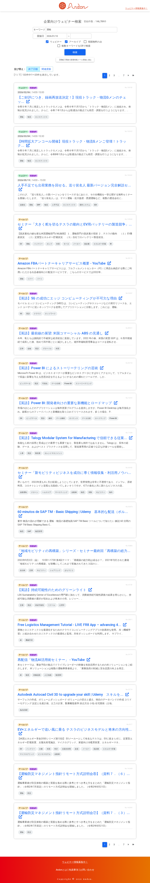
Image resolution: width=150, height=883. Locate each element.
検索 (75, 52)
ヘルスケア (46, 492)
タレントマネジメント (53, 453)
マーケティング (61, 492)
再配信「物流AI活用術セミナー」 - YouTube (52, 660)
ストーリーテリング (84, 384)
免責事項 (73, 869)
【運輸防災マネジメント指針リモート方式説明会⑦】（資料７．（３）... (74, 813)
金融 (29, 349)
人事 (21, 453)
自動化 (22, 205)
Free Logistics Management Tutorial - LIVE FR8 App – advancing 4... (70, 625)
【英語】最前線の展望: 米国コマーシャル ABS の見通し (61, 333)
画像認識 (36, 675)
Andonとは (61, 869)
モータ (66, 244)
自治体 (22, 570)
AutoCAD (24, 710)
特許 (56, 749)
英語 (28, 314)
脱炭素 (87, 244)
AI (21, 640)
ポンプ (49, 244)
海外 (110, 492)
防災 (29, 793)
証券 (21, 349)
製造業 (37, 453)
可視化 (44, 384)
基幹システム (85, 205)
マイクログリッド (27, 754)
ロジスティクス (41, 117)
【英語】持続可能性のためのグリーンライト (52, 590)
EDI (95, 205)
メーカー (76, 244)
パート (39, 279)
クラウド (37, 314)
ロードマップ (100, 418)
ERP (38, 205)
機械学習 (29, 640)
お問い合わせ (87, 869)
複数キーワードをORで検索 (76, 45)
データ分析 (56, 384)
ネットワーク (50, 314)
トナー (30, 279)
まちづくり (68, 570)
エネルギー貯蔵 (100, 244)
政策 (76, 749)
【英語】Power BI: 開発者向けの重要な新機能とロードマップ (65, 403)
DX (21, 418)
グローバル (47, 349)
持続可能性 (39, 605)
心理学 (61, 605)
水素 (41, 749)
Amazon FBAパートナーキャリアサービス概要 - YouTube (62, 263)
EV (21, 244)
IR (111, 244)
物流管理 (38, 531)
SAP (29, 531)
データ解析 (60, 418)
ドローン (34, 492)
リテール (51, 605)
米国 (58, 244)
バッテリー (38, 244)
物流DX (58, 675)
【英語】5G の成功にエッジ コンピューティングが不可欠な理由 (68, 298)
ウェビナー (56, 41)
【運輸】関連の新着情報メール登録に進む (75, 60)
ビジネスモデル (44, 754)
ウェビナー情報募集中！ (136, 8)
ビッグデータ (25, 384)
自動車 (74, 492)
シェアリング (55, 570)
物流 (29, 117)
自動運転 (23, 492)
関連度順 (46, 69)
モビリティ (100, 492)
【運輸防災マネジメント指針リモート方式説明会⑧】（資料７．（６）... (74, 774)
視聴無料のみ (95, 41)
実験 (90, 492)
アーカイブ (75, 41)
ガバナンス (73, 418)
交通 (31, 570)
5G (21, 314)
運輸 (21, 117)
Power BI (68, 384)
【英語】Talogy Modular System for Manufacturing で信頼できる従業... (73, 438)
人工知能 (47, 675)
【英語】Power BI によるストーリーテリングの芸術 (58, 368)
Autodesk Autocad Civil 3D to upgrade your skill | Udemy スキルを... (71, 694)
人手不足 (55, 205)
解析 (50, 418)
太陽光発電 (66, 749)
